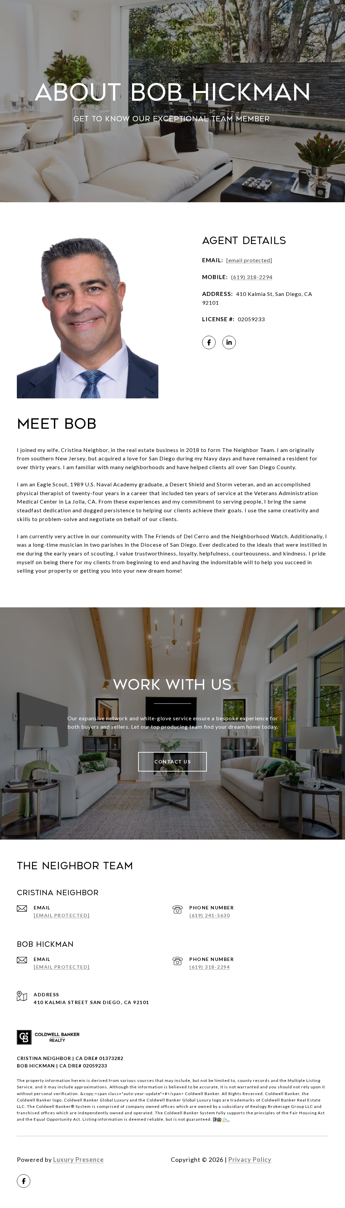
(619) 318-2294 (252, 277)
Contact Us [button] (172, 761)
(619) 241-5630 (209, 915)
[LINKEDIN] (229, 342)
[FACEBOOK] (209, 342)
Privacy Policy (250, 1159)
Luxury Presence (78, 1159)
